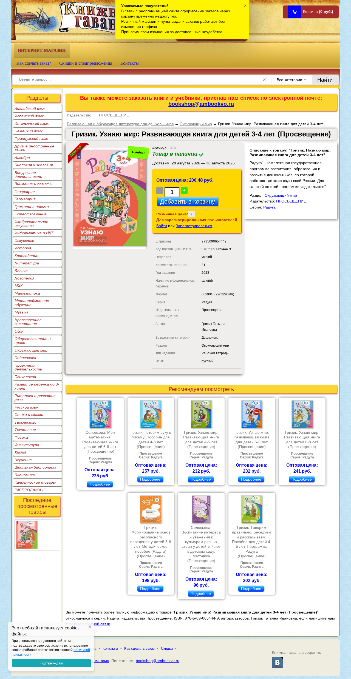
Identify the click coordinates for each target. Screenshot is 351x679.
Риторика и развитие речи (35, 397)
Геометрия (25, 199)
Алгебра (22, 157)
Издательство (79, 115)
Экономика (25, 475)
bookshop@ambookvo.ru (201, 104)
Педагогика (25, 357)
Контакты (129, 63)
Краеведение (26, 255)
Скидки (167, 648)
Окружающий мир (31, 350)
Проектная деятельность (28, 367)
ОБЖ (19, 331)
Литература (27, 263)
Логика (21, 271)
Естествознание (31, 214)
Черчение (23, 460)
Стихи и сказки (29, 414)
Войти (161, 226)
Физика (21, 437)
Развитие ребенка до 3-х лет (37, 386)
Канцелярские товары (35, 482)
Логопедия (24, 278)
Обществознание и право (33, 340)
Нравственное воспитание (28, 322)
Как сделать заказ (139, 648)
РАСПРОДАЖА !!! (30, 490)
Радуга (269, 207)
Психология (25, 377)
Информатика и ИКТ (34, 233)
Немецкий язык (29, 131)
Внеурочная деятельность (28, 174)
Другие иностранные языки (34, 148)
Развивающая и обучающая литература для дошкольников (120, 124)
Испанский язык (29, 116)
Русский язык (27, 407)
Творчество (25, 422)
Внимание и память (33, 184)
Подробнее (100, 484)
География (25, 191)
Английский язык (30, 108)
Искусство (24, 240)
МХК (18, 286)
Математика (27, 293)
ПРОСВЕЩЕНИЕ (114, 115)
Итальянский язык (32, 123)
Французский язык (31, 138)
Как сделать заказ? (33, 63)
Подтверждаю (51, 663)
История (23, 248)
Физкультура (27, 445)
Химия (20, 452)
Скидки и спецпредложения (85, 63)
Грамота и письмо (32, 206)
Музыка (22, 312)
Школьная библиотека (35, 467)
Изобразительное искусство (31, 223)
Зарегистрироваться (194, 226)
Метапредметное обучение (32, 302)
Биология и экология (34, 165)
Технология (25, 429)
